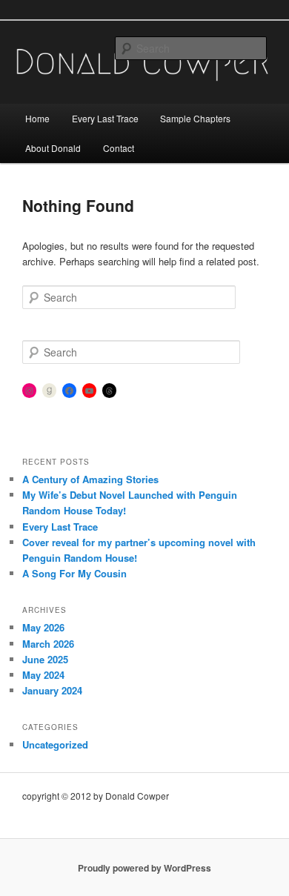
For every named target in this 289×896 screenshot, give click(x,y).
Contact (118, 148)
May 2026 (43, 627)
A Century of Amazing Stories (90, 479)
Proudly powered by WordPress (144, 868)
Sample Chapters (195, 118)
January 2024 (52, 690)
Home (37, 118)
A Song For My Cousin (74, 573)
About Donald (53, 148)
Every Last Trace (105, 118)
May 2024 (43, 675)
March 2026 (48, 644)
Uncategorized (55, 744)
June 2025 (45, 659)
